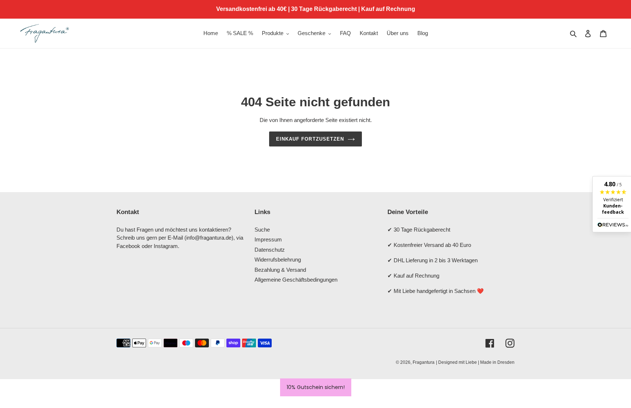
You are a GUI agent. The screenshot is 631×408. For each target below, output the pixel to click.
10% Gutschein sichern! (316, 387)
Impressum (268, 239)
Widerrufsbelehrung (278, 259)
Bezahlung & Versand (280, 270)
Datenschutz (270, 250)
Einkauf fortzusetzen (310, 139)
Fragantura (424, 362)
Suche (262, 229)
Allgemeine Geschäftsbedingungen (296, 280)
